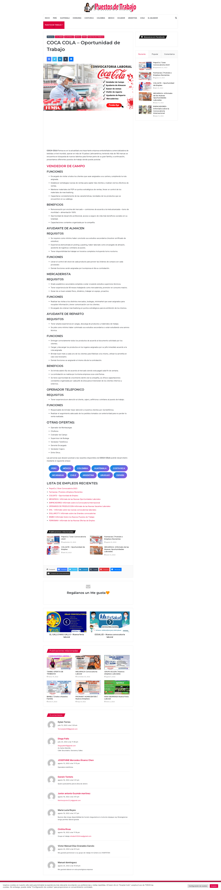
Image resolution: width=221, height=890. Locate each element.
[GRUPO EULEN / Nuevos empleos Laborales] (117, 662)
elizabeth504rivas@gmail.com (80, 836)
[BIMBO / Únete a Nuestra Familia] (59, 687)
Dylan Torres (64, 722)
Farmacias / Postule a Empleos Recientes (66, 492)
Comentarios (169, 54)
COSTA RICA (89, 18)
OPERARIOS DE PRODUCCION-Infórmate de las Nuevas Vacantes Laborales (79, 506)
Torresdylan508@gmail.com (67, 729)
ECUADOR (121, 18)
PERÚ (55, 18)
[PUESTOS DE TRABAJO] (110, 7)
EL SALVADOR (153, 18)
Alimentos (50, 37)
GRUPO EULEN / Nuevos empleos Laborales (114, 673)
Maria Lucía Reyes (67, 810)
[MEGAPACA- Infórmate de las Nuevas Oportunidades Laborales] (96, 550)
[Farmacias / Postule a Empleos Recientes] (96, 540)
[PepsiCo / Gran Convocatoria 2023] (53, 540)
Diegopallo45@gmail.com (67, 746)
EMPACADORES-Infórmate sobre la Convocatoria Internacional (74, 503)
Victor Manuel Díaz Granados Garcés (76, 846)
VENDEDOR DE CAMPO (66, 166)
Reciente (142, 54)
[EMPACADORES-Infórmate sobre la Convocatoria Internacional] (145, 109)
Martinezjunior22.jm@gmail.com (69, 800)
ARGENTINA (132, 18)
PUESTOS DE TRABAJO (53, 25)
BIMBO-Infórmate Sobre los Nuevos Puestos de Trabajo (71, 517)
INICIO (47, 18)
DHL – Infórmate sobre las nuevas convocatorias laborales (72, 510)
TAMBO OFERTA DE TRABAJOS (55, 673)
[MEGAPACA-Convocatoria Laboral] (88, 662)
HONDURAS (77, 18)
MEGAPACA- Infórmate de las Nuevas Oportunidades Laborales (74, 499)
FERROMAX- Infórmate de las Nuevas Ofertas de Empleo (72, 520)
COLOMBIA (101, 18)
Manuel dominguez (67, 862)
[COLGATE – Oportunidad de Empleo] (53, 550)
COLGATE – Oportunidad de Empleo (63, 495)
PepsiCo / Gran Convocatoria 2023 (63, 488)
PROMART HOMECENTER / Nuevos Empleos (87, 698)
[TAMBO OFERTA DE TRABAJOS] (59, 662)
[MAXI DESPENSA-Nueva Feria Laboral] (117, 687)
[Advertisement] (88, 132)
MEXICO (111, 18)
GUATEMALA (65, 18)
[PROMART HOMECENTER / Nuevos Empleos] (88, 687)
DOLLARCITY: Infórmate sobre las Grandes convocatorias (72, 513)
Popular (155, 54)
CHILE (142, 18)
